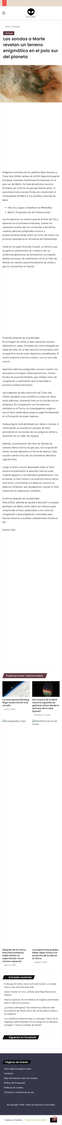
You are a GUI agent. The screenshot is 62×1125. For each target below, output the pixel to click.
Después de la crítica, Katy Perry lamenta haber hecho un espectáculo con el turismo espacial (14, 955)
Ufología (16, 26)
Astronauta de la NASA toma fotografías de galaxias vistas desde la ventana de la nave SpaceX (45, 705)
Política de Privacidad (14, 1083)
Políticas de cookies (13, 1087)
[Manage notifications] (55, 1118)
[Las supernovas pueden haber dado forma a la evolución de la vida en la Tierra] (46, 833)
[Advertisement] (31, 138)
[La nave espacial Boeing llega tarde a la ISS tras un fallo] (16, 689)
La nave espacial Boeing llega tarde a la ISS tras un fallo (15, 702)
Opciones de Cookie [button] (35, 1119)
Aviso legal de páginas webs (17, 1069)
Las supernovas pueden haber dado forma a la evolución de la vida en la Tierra (45, 954)
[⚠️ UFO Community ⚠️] (31, 12)
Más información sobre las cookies (20, 1078)
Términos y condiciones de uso (19, 1092)
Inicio (7, 26)
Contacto (8, 1073)
